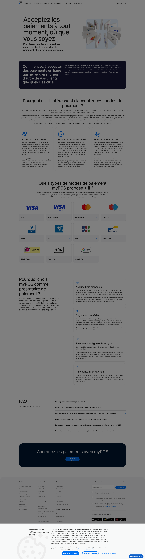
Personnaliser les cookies (109, 553)
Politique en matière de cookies (86, 549)
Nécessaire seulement (90, 553)
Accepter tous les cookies (70, 553)
